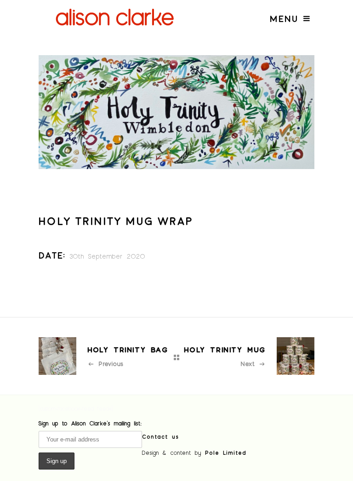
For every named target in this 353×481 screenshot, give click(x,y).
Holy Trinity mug (225, 349)
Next (247, 364)
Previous (110, 364)
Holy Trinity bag (127, 349)
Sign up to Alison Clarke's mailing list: (90, 423)
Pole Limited (225, 452)
